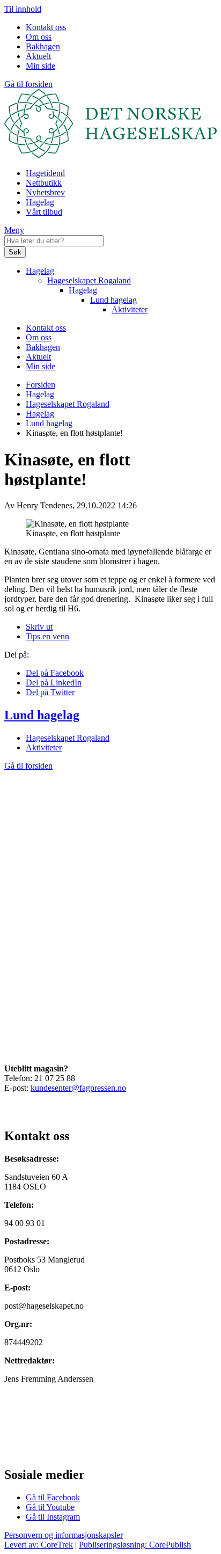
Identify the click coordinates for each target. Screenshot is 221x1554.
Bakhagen (43, 46)
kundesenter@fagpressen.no (78, 1087)
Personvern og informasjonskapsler (63, 1535)
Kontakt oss (46, 27)
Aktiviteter (130, 309)
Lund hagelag (113, 299)
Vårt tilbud (44, 211)
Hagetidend (45, 173)
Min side (40, 65)
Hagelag (40, 202)
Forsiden (40, 384)
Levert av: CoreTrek (38, 1544)
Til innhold (22, 8)
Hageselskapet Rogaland (89, 280)
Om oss (38, 36)
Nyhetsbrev (45, 192)
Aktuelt (38, 56)
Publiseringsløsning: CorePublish (135, 1544)
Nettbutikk (44, 182)
